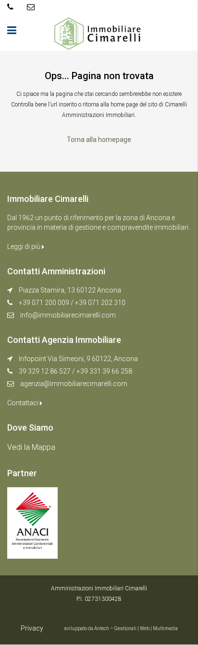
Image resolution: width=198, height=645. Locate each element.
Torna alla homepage (99, 139)
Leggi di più (24, 246)
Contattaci (23, 403)
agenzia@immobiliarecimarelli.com (73, 383)
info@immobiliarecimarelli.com (68, 315)
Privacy (32, 628)
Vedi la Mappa (31, 447)
